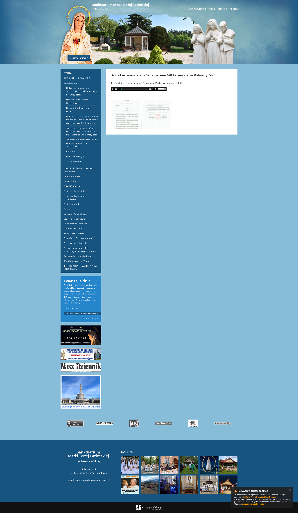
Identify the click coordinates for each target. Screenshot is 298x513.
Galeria (67, 209)
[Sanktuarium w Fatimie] (193, 423)
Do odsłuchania (72, 177)
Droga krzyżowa (72, 181)
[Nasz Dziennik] (81, 367)
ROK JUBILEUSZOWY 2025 (77, 78)
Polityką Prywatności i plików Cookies (259, 497)
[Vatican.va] (222, 423)
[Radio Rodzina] (163, 423)
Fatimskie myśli (71, 204)
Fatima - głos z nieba (75, 191)
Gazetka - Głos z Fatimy (76, 214)
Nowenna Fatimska (74, 233)
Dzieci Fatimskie (72, 186)
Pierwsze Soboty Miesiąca (77, 256)
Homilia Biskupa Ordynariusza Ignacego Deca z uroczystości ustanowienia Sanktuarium (82, 119)
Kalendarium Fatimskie (76, 224)
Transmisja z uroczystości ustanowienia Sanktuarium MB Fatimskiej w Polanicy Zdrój (82, 131)
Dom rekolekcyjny (75, 156)
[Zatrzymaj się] (81, 354)
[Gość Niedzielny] (104, 423)
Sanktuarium (70, 83)
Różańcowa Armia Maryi (76, 261)
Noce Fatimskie (218, 9)
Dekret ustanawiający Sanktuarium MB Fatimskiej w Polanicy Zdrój (81, 91)
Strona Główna (197, 9)
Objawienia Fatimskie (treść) (78, 238)
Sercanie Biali (73, 162)
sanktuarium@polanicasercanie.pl (92, 480)
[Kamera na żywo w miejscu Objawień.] (81, 392)
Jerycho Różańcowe (74, 219)
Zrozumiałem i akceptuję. (253, 504)
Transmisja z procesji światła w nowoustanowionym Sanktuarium (82, 143)
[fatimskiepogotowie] (81, 335)
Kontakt (234, 9)
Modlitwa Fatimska (79, 57)
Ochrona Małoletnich (75, 243)
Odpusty (70, 151)
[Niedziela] (134, 423)
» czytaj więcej (92, 318)
